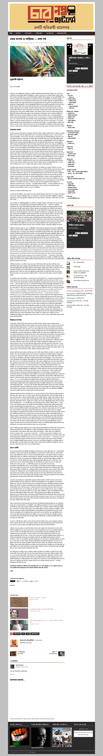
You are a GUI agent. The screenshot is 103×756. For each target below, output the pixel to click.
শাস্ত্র (28, 633)
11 (90, 45)
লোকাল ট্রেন (39, 33)
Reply (13, 674)
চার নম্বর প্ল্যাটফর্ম (26, 43)
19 (85, 47)
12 (70, 47)
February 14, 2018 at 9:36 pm (22, 667)
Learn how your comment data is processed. (42, 719)
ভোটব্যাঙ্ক (76, 111)
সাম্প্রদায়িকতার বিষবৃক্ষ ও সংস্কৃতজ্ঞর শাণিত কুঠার (41, 609)
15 (76, 47)
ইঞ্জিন (11, 33)
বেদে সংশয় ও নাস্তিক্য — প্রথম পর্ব (38, 598)
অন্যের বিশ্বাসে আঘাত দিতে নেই (81, 280)
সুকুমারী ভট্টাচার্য (34, 633)
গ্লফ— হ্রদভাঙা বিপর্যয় (79, 262)
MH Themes (32, 752)
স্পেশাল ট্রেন (28, 33)
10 (87, 45)
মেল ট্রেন (18, 33)
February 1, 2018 (16, 43)
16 (79, 47)
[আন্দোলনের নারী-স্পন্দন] (80, 216)
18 (83, 47)
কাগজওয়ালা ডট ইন (62, 33)
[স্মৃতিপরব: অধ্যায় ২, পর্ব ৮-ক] (80, 49)
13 (72, 47)
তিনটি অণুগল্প (77, 267)
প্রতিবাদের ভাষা (80, 298)
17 (81, 47)
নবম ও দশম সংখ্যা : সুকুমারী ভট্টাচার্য (40, 43)
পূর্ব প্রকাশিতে (13, 87)
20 (87, 47)
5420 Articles (38, 640)
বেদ (23, 633)
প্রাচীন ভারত (16, 633)
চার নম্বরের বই (50, 33)
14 (74, 47)
